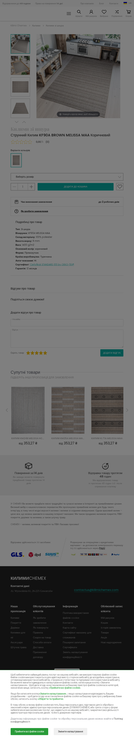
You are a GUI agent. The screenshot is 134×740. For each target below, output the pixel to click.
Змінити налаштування (70, 731)
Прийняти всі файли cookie (29, 731)
